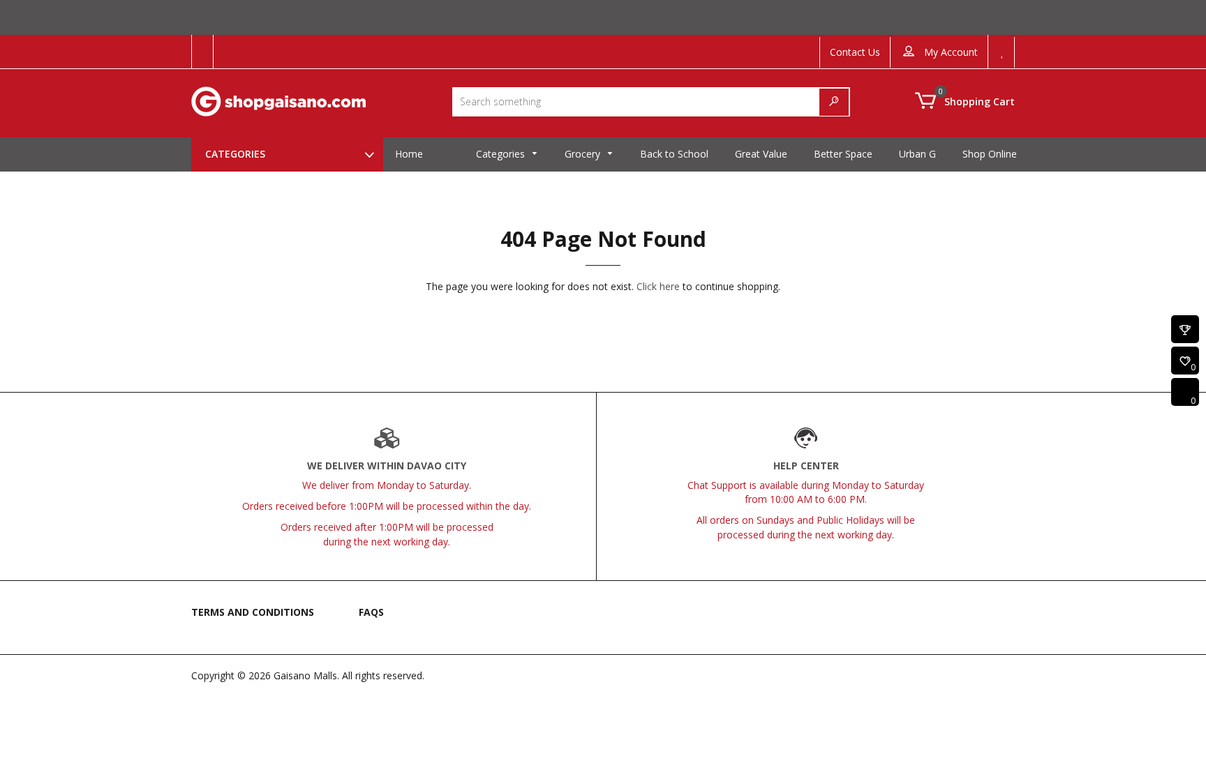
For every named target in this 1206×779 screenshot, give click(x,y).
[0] (1185, 362)
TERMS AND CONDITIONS (252, 612)
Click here (658, 286)
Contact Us (855, 52)
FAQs (371, 612)
